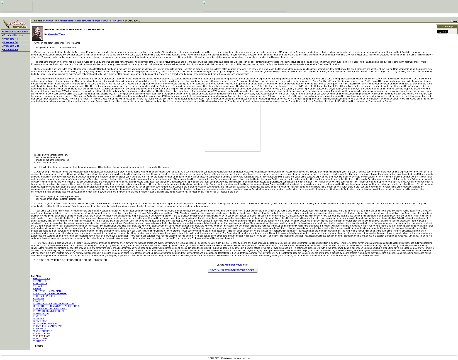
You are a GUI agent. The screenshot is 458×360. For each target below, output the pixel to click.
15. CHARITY (39, 316)
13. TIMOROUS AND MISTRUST (48, 311)
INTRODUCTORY (41, 278)
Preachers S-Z (10, 49)
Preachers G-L (10, 42)
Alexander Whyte (83, 21)
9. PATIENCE (39, 301)
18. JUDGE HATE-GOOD (45, 323)
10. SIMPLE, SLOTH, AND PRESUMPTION (53, 303)
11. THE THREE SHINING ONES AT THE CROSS (56, 306)
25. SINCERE (39, 341)
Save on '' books (233, 270)
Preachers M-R (11, 46)
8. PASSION (38, 298)
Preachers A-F (10, 39)
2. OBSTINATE (40, 283)
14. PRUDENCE (41, 313)
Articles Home (66, 21)
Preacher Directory (13, 35)
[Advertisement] (229, 15)
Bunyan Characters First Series (107, 21)
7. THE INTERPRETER (44, 296)
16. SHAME (38, 318)
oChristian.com (50, 21)
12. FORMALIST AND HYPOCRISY (50, 308)
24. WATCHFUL (40, 338)
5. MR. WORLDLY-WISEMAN (47, 291)
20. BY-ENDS (39, 328)
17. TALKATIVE (40, 321)
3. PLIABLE (38, 286)
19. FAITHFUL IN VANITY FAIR (47, 326)
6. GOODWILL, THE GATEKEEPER (50, 293)
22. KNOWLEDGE (41, 333)
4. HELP (37, 288)
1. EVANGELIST (40, 281)
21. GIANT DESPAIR (43, 331)
